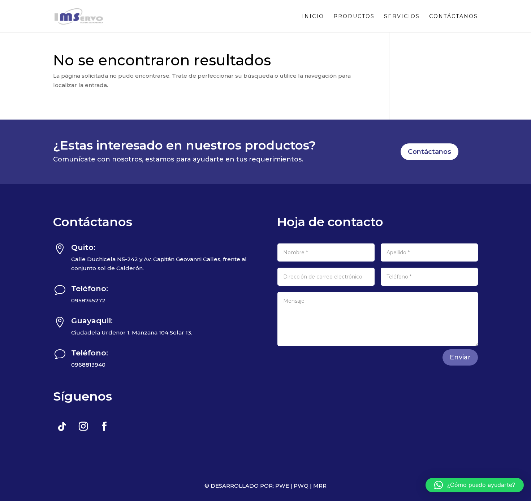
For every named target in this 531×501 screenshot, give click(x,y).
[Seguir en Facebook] (104, 427)
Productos (354, 17)
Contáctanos (453, 17)
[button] (475, 485)
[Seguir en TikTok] (62, 427)
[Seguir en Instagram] (83, 427)
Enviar (460, 357)
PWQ (301, 485)
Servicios (402, 17)
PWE (282, 485)
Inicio (313, 17)
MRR (320, 485)
